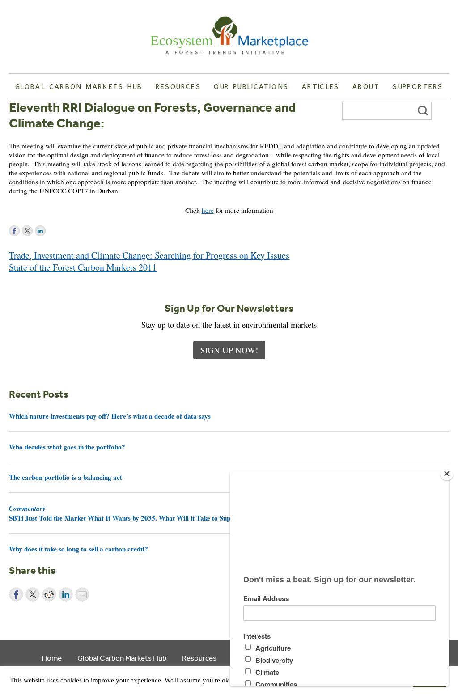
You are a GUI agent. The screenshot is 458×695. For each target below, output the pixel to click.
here (208, 210)
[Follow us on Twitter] (27, 230)
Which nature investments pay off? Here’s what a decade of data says (110, 416)
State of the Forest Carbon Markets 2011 (83, 267)
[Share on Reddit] (49, 594)
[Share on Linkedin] (66, 594)
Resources (178, 86)
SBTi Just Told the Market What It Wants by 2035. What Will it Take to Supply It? (129, 513)
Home (52, 657)
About (366, 86)
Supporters (418, 86)
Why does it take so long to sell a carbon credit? (78, 549)
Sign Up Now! (229, 350)
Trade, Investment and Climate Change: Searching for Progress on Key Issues (149, 255)
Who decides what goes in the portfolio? (67, 447)
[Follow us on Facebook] (14, 230)
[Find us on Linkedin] (40, 230)
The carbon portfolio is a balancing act (65, 477)
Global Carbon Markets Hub (78, 86)
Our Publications (251, 86)
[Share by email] (82, 594)
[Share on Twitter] (32, 594)
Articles (320, 86)
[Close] (447, 473)
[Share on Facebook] (16, 594)
